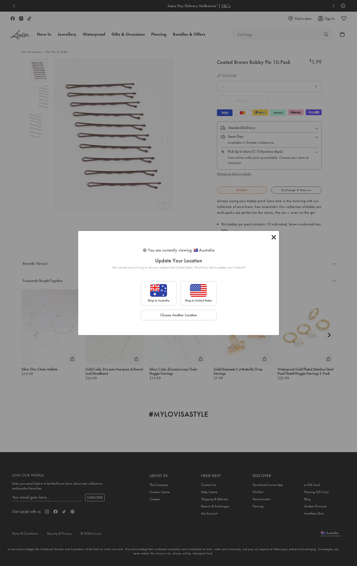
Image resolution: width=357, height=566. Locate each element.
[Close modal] (273, 237)
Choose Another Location (178, 315)
